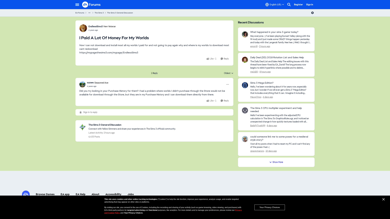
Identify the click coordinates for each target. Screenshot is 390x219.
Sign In (309, 4)
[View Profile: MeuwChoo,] (245, 85)
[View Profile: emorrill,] (245, 34)
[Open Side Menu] (77, 4)
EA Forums (79, 13)
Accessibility (113, 194)
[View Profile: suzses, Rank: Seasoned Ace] (82, 84)
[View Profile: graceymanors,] (245, 139)
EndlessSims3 (96, 26)
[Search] (289, 4)
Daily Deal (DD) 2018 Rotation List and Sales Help (277, 57)
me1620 (254, 71)
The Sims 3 (99, 13)
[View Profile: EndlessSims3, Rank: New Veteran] (83, 28)
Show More (278, 162)
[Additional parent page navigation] (89, 13)
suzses (90, 82)
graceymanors (257, 151)
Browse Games (45, 194)
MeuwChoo (255, 97)
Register (298, 4)
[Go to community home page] (91, 5)
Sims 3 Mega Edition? (261, 82)
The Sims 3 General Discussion (120, 13)
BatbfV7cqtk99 (257, 125)
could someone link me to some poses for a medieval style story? (279, 138)
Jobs (131, 194)
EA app (65, 194)
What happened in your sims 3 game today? (274, 32)
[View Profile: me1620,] (245, 60)
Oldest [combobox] (228, 73)
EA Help (80, 194)
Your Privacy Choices (269, 207)
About (95, 194)
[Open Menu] (312, 13)
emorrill (253, 46)
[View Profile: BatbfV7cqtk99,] (245, 110)
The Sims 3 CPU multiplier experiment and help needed (276, 110)
